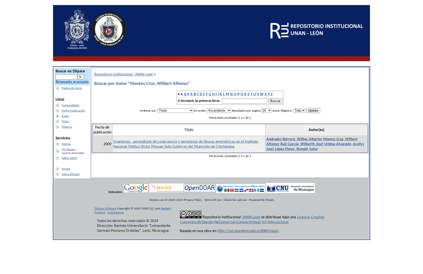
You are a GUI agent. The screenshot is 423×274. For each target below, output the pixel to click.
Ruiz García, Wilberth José (301, 144)
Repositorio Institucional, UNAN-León (123, 75)
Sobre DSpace (71, 174)
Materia (67, 127)
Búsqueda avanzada (72, 82)
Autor (65, 116)
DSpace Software (105, 208)
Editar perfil (69, 158)
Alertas (66, 144)
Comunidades (70, 105)
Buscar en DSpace (70, 71)
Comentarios (115, 212)
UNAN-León (251, 217)
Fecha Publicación (73, 110)
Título (65, 121)
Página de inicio (72, 88)
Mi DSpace (68, 149)
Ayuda (66, 168)
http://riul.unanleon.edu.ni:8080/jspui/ (248, 231)
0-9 (186, 94)
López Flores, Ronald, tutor (296, 149)
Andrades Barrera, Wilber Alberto (293, 139)
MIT (151, 208)
